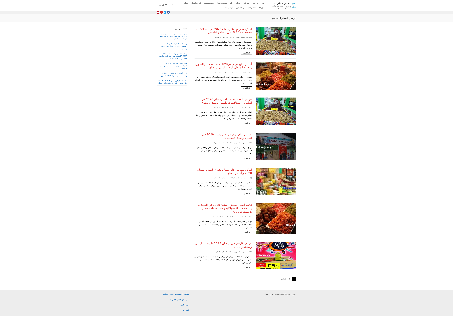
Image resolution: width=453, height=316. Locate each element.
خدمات (224, 143)
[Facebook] (168, 12)
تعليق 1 (216, 143)
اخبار (224, 37)
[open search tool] (173, 5)
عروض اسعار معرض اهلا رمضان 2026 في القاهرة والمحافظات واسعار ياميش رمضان (227, 101)
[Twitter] (165, 12)
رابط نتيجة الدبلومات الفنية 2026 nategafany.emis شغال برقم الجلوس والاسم (173, 46)
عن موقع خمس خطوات (179, 299)
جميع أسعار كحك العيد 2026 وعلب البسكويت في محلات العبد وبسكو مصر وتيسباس (173, 65)
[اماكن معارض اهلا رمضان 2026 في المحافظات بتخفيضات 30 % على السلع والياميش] (276, 41)
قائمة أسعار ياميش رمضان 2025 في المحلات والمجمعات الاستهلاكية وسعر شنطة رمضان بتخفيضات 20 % (225, 208)
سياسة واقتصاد (222, 216)
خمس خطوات (282, 3)
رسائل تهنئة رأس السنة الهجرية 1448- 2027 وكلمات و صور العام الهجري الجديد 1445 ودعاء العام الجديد (173, 56)
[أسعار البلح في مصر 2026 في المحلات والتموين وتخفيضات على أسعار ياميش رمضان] (276, 76)
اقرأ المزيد (246, 53)
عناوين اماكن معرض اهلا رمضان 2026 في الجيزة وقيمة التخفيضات (227, 136)
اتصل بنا (186, 310)
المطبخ (224, 107)
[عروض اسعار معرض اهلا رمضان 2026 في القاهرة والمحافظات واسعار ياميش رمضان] (276, 111)
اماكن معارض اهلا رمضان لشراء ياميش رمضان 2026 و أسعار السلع (224, 171)
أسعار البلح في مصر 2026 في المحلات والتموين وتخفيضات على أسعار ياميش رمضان (223, 65)
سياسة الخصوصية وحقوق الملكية (176, 294)
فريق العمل (184, 305)
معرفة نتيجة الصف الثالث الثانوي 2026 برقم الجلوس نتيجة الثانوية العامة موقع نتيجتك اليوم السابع (173, 36)
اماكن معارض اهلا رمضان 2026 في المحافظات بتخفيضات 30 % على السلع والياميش (224, 30)
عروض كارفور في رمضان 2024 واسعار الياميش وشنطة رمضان (223, 245)
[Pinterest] (158, 12)
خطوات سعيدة (245, 37)
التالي (283, 279)
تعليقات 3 (216, 178)
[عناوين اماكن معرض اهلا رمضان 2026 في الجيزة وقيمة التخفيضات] (276, 146)
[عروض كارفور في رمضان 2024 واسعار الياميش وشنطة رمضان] (276, 255)
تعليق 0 (217, 37)
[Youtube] (161, 12)
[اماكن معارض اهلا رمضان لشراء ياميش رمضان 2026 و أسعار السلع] (276, 182)
